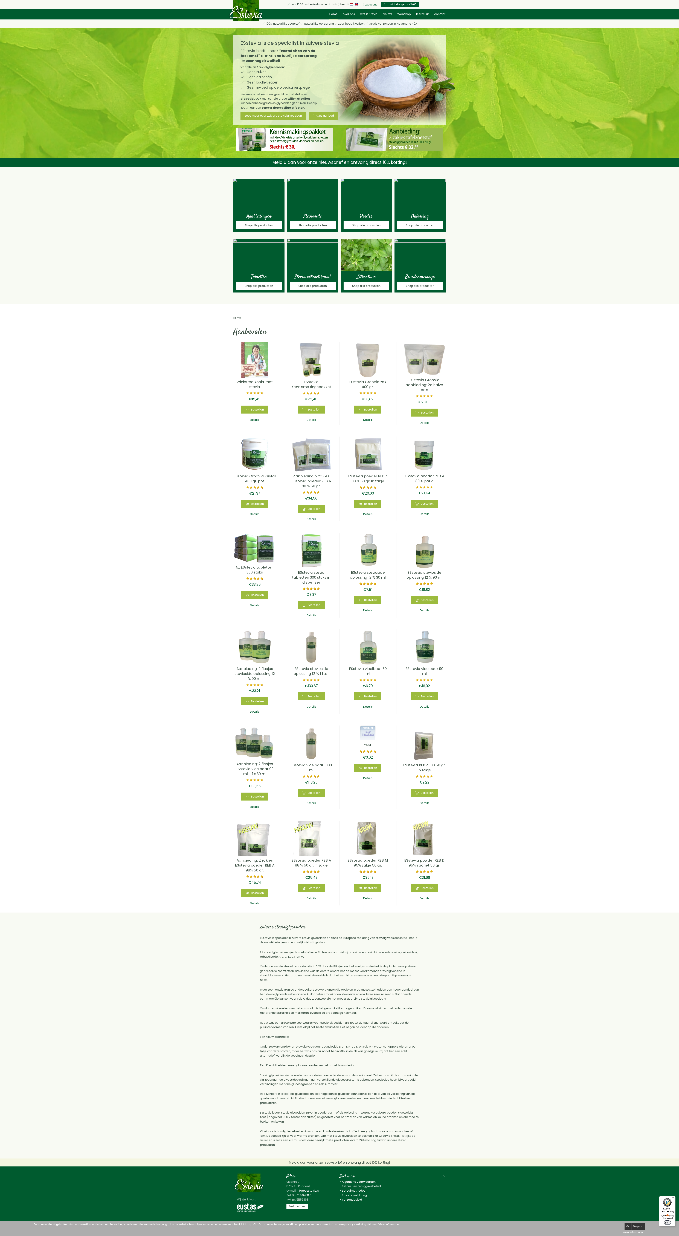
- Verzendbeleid (351, 1200)
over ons (349, 14)
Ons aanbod (325, 116)
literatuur (422, 14)
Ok (627, 1226)
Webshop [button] (404, 14)
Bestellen (257, 410)
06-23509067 (301, 1195)
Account (371, 4)
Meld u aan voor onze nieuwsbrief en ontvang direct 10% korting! (339, 162)
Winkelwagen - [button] (402, 4)
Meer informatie (633, 1232)
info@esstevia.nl (308, 1191)
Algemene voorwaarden (359, 1182)
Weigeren (638, 1226)
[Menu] (673, 1198)
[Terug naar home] (245, 10)
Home (333, 14)
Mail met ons (297, 1206)
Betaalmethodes (353, 1191)
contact (440, 14)
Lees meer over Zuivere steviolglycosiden (273, 116)
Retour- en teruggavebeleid (361, 1186)
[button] (443, 1176)
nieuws (387, 14)
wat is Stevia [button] (368, 14)
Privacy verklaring (354, 1195)
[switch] (667, 1222)
